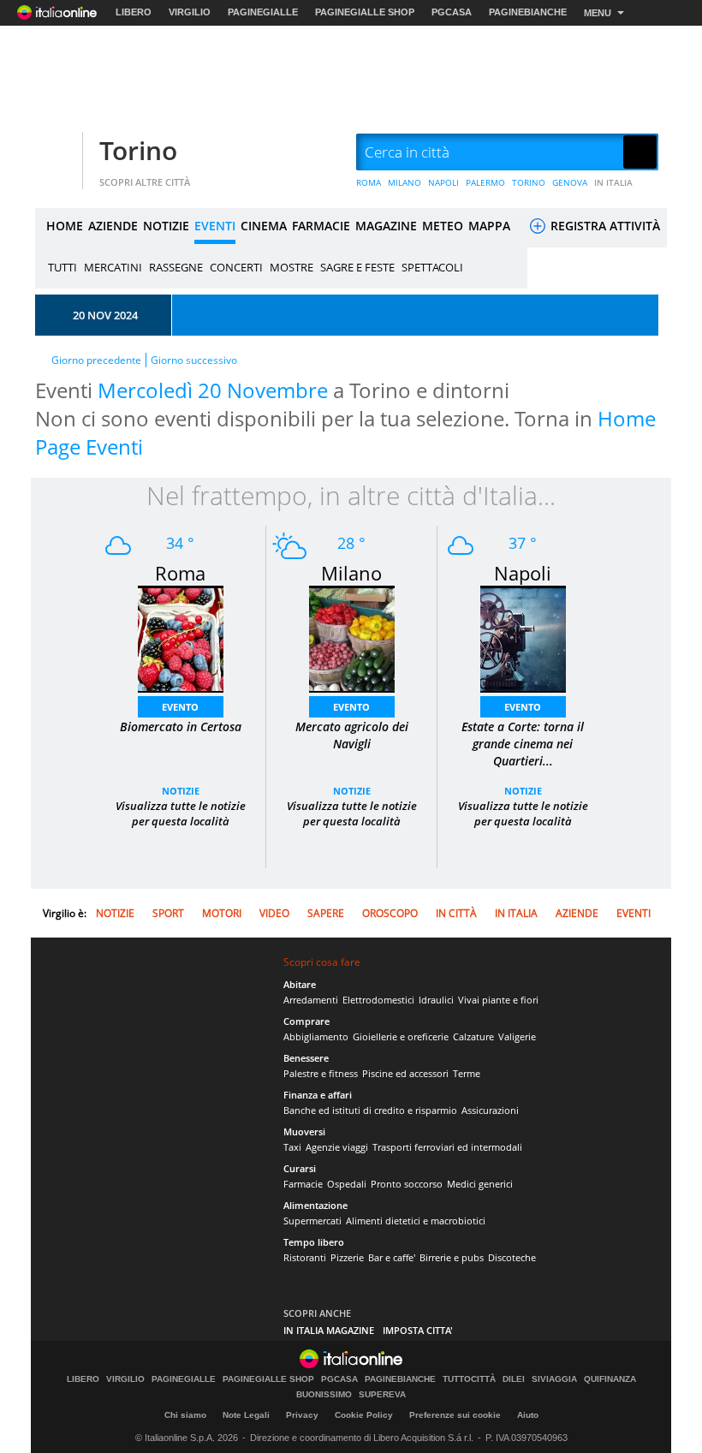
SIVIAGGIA (554, 1379)
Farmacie (303, 1183)
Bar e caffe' (391, 1257)
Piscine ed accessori (405, 1073)
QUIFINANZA (610, 1379)
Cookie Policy (364, 1415)
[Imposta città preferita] (56, 153)
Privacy (302, 1415)
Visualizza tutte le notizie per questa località (181, 813)
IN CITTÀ (456, 913)
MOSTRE (291, 267)
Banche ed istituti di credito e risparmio (370, 1110)
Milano (351, 573)
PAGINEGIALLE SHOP (364, 12)
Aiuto (527, 1415)
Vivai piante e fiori (498, 999)
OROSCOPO (390, 913)
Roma (180, 573)
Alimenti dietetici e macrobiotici (415, 1220)
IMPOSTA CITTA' (418, 1330)
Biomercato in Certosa (180, 726)
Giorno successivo (194, 360)
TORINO (528, 182)
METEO (442, 225)
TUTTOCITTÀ (469, 1379)
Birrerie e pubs (451, 1257)
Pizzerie (347, 1257)
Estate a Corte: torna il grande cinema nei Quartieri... (522, 743)
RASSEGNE (176, 267)
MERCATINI (113, 267)
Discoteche (512, 1257)
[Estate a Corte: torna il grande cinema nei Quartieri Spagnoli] (523, 637)
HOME (64, 225)
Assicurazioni (490, 1110)
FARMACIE (321, 225)
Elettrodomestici (378, 999)
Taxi (292, 1146)
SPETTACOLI (432, 267)
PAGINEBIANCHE (528, 12)
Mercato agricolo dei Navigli (351, 735)
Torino (138, 150)
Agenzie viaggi (337, 1146)
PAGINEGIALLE (263, 12)
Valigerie (517, 1036)
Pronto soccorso (407, 1183)
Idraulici (436, 999)
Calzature (473, 1036)
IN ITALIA (613, 182)
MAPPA (489, 225)
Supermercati (312, 1220)
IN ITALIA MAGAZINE (328, 1330)
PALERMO (485, 182)
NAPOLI (443, 182)
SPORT (168, 913)
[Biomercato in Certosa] (180, 637)
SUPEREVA (382, 1394)
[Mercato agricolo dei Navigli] (352, 637)
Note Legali (246, 1415)
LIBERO (134, 12)
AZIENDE (113, 225)
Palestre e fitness (320, 1073)
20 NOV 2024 (105, 315)
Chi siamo (185, 1415)
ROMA (368, 182)
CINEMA (264, 225)
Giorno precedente (96, 360)
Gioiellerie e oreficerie (401, 1036)
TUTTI (62, 267)
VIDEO (274, 913)
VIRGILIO (190, 12)
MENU (597, 13)
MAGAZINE (386, 225)
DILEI (514, 1379)
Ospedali (346, 1183)
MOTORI (221, 913)
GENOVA (569, 182)
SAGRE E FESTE (357, 267)
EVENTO (180, 706)
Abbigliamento (315, 1036)
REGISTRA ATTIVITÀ (603, 225)
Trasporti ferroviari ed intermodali (447, 1146)
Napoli (522, 573)
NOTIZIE (166, 225)
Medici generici (480, 1183)
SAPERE (325, 913)
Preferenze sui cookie (455, 1415)
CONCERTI (236, 267)
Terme (466, 1073)
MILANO (404, 182)
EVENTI (214, 225)
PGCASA (451, 12)
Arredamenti (310, 999)
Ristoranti (304, 1257)
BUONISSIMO (324, 1394)
